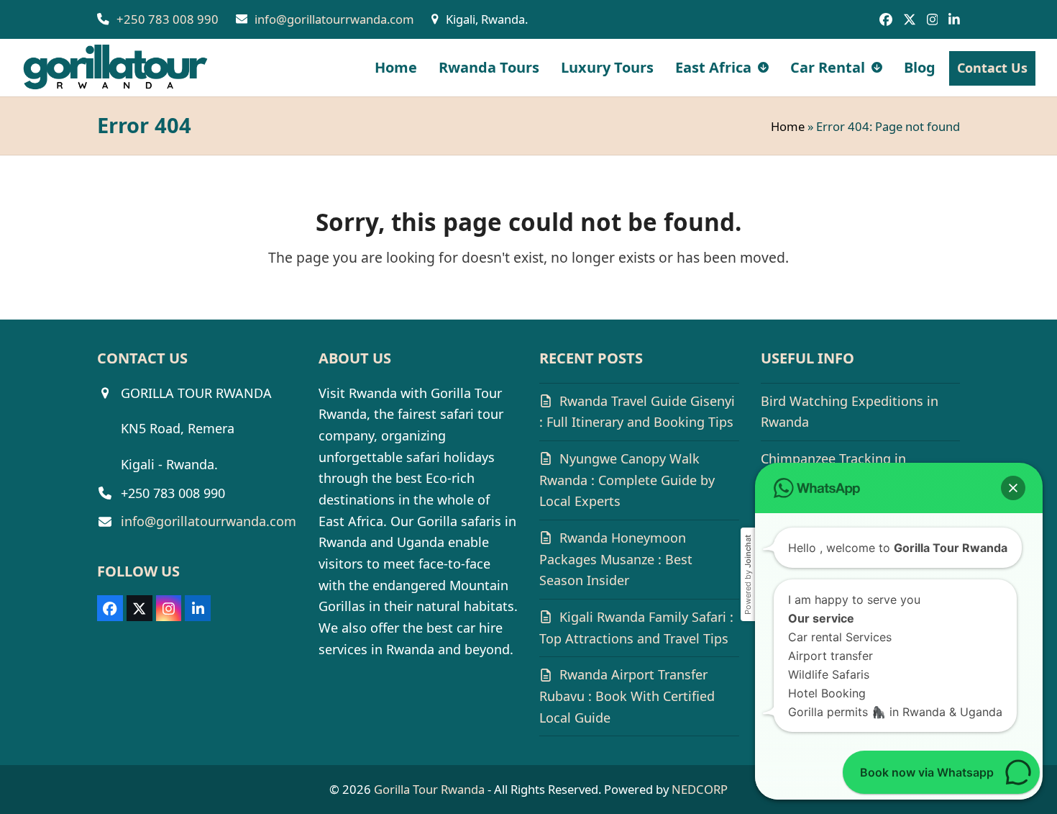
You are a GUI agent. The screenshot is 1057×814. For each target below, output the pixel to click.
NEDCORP (700, 789)
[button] (1013, 488)
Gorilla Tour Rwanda (429, 789)
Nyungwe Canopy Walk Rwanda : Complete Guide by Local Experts (627, 480)
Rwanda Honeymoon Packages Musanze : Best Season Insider (615, 559)
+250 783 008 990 (167, 19)
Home (788, 126)
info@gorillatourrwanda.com (334, 19)
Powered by (748, 575)
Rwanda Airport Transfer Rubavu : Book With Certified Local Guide (627, 695)
